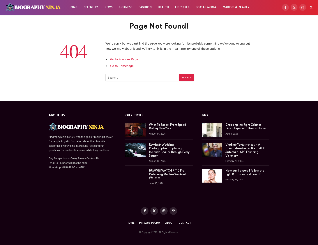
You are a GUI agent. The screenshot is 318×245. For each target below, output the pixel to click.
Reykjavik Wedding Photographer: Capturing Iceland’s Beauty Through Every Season (169, 150)
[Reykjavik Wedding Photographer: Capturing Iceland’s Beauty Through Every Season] (135, 150)
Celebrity (91, 7)
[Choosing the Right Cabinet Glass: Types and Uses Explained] (212, 130)
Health (163, 7)
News (109, 7)
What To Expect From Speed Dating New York (167, 127)
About (169, 222)
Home (73, 7)
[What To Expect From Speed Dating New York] (135, 130)
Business (125, 7)
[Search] (310, 7)
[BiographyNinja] (33, 7)
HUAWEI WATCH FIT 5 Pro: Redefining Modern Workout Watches (167, 174)
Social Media (206, 7)
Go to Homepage (122, 66)
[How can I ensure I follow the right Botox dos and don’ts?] (212, 176)
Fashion (145, 7)
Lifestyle (182, 7)
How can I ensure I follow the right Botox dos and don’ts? (244, 172)
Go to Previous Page (124, 59)
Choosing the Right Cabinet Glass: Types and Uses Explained (246, 127)
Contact (185, 222)
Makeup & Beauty (236, 7)
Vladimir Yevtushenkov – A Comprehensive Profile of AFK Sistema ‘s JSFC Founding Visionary (245, 150)
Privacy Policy (150, 222)
